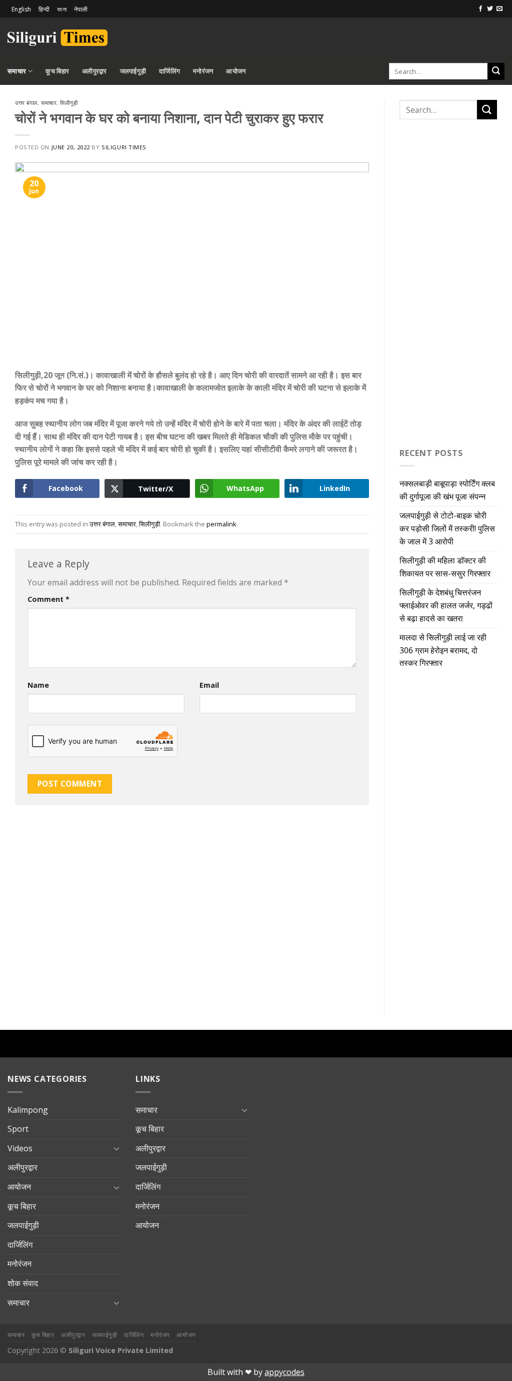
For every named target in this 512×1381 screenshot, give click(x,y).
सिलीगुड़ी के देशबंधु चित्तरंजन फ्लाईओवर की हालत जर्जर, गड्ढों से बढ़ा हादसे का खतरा (446, 605)
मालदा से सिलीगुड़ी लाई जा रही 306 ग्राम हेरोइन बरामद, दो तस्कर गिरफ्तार (443, 650)
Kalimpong (28, 1109)
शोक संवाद (23, 1283)
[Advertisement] (387, 36)
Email (209, 685)
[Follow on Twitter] (490, 8)
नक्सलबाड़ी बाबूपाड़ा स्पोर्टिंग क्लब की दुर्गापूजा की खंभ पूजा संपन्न (447, 490)
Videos (20, 1148)
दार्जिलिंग (169, 70)
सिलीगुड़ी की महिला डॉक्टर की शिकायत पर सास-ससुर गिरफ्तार (445, 567)
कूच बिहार (57, 70)
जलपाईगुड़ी (133, 70)
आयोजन (236, 70)
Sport (18, 1128)
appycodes (284, 1372)
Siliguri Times (124, 147)
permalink (221, 523)
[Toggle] (116, 1148)
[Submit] (496, 71)
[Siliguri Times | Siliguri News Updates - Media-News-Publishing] (58, 37)
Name (38, 685)
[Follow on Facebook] (481, 8)
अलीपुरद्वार (94, 70)
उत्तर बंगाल (26, 102)
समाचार (17, 70)
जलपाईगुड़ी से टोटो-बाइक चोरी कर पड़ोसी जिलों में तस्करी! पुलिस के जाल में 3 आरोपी (447, 528)
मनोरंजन (203, 70)
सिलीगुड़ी (69, 102)
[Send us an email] (499, 8)
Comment (49, 599)
